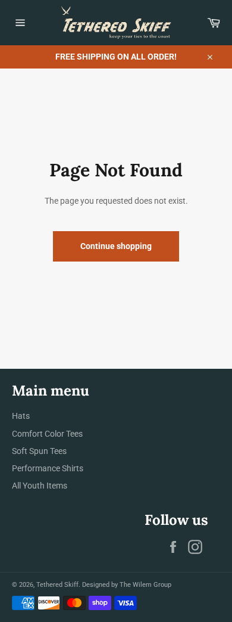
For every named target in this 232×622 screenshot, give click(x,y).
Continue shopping (116, 246)
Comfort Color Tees (47, 433)
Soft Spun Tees (39, 451)
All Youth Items (39, 485)
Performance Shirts (47, 468)
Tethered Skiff (57, 585)
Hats (21, 416)
